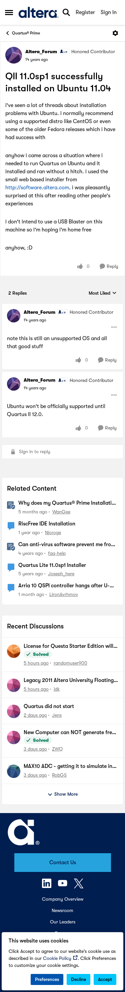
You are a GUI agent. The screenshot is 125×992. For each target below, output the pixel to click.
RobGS (59, 775)
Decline (78, 979)
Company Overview (62, 899)
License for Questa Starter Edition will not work (68, 646)
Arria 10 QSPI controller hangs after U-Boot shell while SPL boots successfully (64, 586)
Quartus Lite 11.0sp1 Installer (52, 565)
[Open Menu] (115, 33)
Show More (66, 794)
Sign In (109, 12)
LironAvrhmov (63, 594)
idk (57, 689)
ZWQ (57, 749)
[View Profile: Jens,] (13, 711)
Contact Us (62, 863)
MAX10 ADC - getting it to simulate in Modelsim (68, 766)
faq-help (57, 553)
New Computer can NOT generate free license (69, 732)
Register (85, 12)
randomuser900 (70, 663)
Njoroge (53, 532)
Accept (105, 979)
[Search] (66, 12)
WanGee (61, 511)
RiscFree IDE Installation (46, 524)
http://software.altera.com (37, 188)
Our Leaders (62, 921)
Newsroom (62, 910)
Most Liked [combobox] (103, 293)
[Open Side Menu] (9, 12)
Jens (57, 715)
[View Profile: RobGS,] (13, 771)
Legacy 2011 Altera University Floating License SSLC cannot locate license (69, 680)
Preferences (47, 979)
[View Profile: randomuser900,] (13, 651)
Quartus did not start (49, 706)
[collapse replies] (62, 306)
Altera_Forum (41, 51)
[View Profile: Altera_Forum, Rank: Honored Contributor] (13, 55)
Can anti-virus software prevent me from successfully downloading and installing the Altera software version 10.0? (66, 544)
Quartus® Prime (26, 33)
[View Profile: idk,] (13, 685)
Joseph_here (61, 573)
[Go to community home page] (38, 12)
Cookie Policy (57, 958)
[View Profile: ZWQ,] (13, 737)
